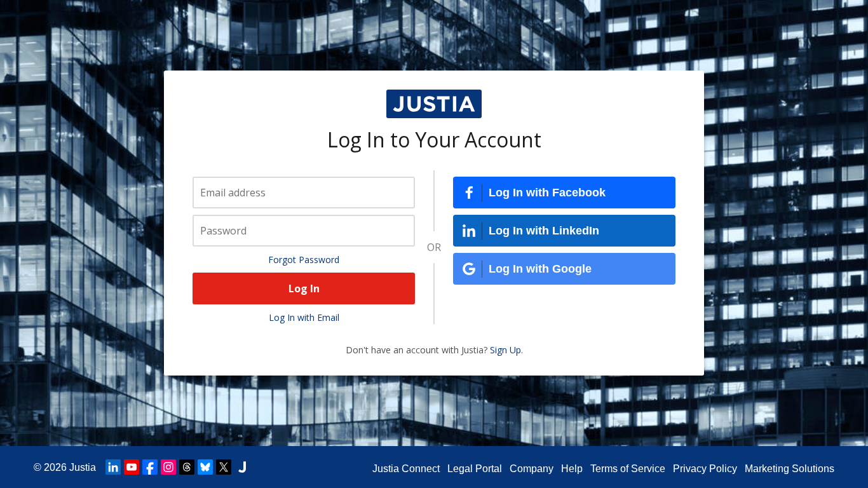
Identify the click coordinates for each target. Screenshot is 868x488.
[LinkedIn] (113, 467)
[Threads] (186, 467)
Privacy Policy (705, 468)
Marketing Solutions (789, 468)
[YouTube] (131, 467)
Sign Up (505, 350)
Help (572, 468)
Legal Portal (474, 468)
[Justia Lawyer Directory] (242, 467)
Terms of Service (627, 468)
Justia (82, 467)
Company (531, 468)
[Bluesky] (205, 467)
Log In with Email (304, 317)
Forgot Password (303, 260)
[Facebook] (150, 467)
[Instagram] (168, 467)
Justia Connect (406, 468)
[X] (223, 467)
